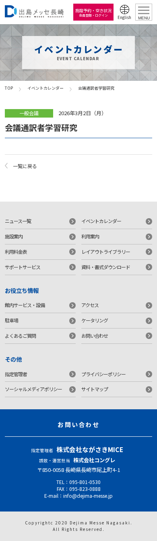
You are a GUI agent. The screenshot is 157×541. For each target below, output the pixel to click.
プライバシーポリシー (103, 373)
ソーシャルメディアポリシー (33, 388)
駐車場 (11, 320)
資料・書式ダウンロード (105, 266)
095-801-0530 (85, 481)
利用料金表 (16, 251)
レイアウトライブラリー (105, 251)
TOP (9, 88)
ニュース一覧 (18, 220)
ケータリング (94, 320)
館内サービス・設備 (25, 304)
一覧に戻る (25, 165)
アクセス (90, 304)
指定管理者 (16, 373)
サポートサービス (22, 266)
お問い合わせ (94, 335)
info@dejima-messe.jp (88, 495)
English (124, 17)
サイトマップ (94, 388)
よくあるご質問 (20, 335)
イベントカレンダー (45, 88)
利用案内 (90, 236)
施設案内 (14, 236)
